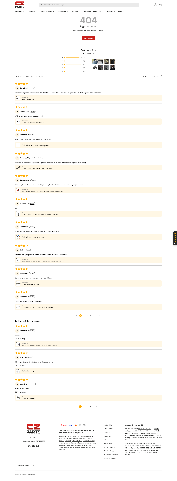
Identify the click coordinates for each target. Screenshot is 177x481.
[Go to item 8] (112, 67)
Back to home (88, 38)
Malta (93, 443)
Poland (76, 445)
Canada (89, 438)
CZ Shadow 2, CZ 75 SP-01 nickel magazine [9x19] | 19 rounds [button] (40, 214)
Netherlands (63, 445)
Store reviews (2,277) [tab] (37, 77)
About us (107, 432)
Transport (109, 11)
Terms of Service (109, 447)
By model (18, 11)
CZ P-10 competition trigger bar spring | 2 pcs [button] (35, 145)
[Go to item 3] (106, 61)
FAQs (105, 440)
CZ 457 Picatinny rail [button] (28, 99)
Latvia (82, 443)
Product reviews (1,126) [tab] (22, 77)
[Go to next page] (100, 315)
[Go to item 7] (106, 67)
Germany (91, 441)
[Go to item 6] (100, 67)
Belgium (77, 438)
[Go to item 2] (100, 61)
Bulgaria (83, 438)
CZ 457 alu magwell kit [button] (28, 398)
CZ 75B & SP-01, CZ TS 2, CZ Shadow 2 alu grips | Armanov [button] (39, 345)
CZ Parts (21, 474)
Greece (61, 443)
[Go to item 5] (95, 67)
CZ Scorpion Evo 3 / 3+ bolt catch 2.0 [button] (33, 122)
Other (120, 11)
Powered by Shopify (29, 474)
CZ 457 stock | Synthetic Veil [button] (30, 284)
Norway (70, 445)
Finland (79, 441)
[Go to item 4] (112, 61)
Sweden (66, 447)
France (85, 441)
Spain (61, 447)
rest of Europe (88, 447)
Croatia (61, 441)
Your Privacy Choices (111, 455)
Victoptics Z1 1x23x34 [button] (28, 372)
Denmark (68, 441)
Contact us (107, 436)
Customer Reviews (110, 458)
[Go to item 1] (95, 61)
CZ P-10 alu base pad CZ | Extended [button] (33, 238)
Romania (82, 445)
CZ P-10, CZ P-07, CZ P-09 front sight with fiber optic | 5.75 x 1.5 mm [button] (42, 191)
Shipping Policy (109, 451)
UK (79, 447)
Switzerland (74, 447)
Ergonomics (75, 11)
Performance (61, 11)
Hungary (68, 443)
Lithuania (88, 443)
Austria (71, 438)
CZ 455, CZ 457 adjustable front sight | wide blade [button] (37, 168)
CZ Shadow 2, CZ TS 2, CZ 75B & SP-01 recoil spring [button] (37, 307)
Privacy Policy (108, 443)
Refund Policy (108, 429)
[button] (161, 5)
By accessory (31, 11)
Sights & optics (46, 11)
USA (63, 450)
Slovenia (88, 445)
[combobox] (89, 5)
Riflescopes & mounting (92, 11)
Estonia (74, 441)
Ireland (73, 443)
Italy (78, 443)
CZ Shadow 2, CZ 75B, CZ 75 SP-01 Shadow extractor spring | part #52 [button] (43, 261)
